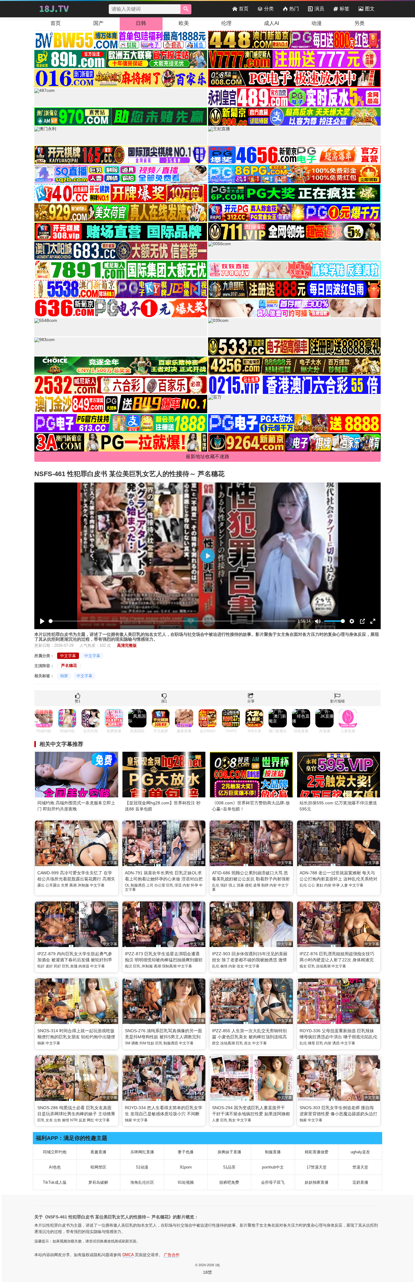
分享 (251, 701)
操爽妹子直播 (229, 1152)
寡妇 (319, 885)
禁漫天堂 (360, 1167)
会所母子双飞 (273, 1182)
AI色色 (55, 1167)
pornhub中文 (273, 1167)
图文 (370, 8)
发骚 (73, 966)
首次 (247, 1043)
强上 (232, 885)
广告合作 (172, 1254)
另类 (359, 23)
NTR (74, 1120)
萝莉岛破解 (98, 1182)
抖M (142, 1043)
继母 (311, 1043)
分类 (269, 8)
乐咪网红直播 (142, 1152)
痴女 (303, 966)
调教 (135, 1043)
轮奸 (41, 966)
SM (127, 1043)
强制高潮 (169, 966)
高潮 (73, 885)
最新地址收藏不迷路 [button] (207, 456)
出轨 (57, 1120)
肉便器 (83, 966)
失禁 (64, 885)
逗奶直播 (360, 1182)
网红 (90, 1120)
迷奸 (49, 966)
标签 (344, 8)
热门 (294, 8)
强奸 (224, 885)
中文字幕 (68, 655)
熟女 (232, 1120)
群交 (215, 1043)
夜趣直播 (98, 1152)
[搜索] (185, 9)
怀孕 (194, 885)
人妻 (344, 885)
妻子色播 (186, 1152)
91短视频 (186, 1182)
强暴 (240, 885)
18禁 (207, 1272)
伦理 (226, 23)
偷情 (224, 966)
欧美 (184, 23)
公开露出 (53, 885)
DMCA (128, 1254)
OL (127, 885)
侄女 (240, 966)
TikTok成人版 (55, 1182)
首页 (244, 8)
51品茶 (229, 1167)
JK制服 (83, 885)
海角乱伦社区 (142, 1182)
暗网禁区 (98, 1167)
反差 (82, 1120)
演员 (319, 8)
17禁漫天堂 (317, 1167)
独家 (64, 676)
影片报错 (337, 701)
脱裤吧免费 (229, 1182)
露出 (41, 885)
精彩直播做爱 (316, 1152)
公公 (311, 885)
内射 (186, 885)
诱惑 (336, 1043)
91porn (186, 1167)
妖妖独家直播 (316, 1182)
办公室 (159, 885)
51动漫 (142, 1167)
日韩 (141, 23)
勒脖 (265, 885)
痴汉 (128, 966)
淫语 (178, 885)
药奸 (57, 966)
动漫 (316, 23)
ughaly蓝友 (360, 1152)
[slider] (172, 621)
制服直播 (273, 1152)
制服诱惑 (138, 885)
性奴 (150, 1043)
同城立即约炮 (55, 1152)
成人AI (271, 23)
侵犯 (248, 885)
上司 (149, 885)
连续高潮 (323, 966)
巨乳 (169, 885)
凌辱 (256, 885)
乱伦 (215, 885)
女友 (49, 1120)
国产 (98, 23)
